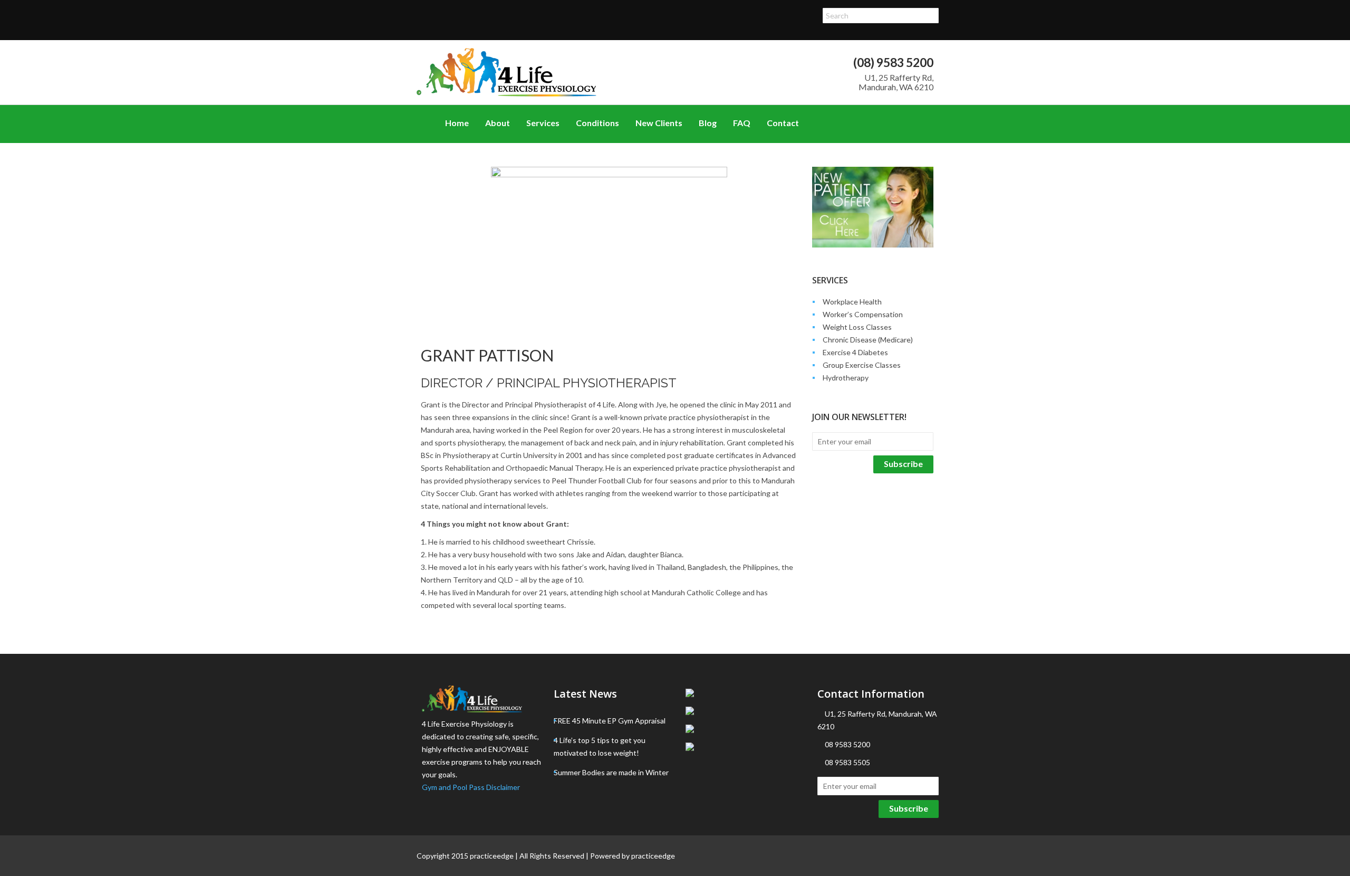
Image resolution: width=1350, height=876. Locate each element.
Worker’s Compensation (863, 314)
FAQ (741, 123)
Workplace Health (852, 301)
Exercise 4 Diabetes (855, 352)
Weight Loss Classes (857, 326)
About (497, 123)
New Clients (658, 123)
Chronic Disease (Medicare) (868, 339)
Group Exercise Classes (862, 364)
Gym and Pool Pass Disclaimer (471, 787)
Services (543, 123)
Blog (708, 123)
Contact (783, 123)
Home (457, 123)
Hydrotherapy (846, 377)
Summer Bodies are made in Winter (611, 772)
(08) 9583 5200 (893, 62)
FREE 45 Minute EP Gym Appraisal (610, 720)
